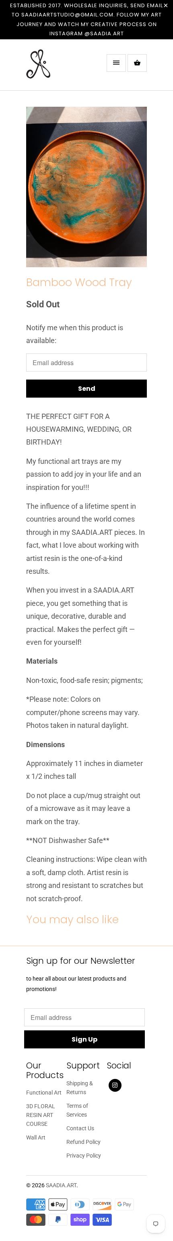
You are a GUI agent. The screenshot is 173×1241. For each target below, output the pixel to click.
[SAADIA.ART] (58, 67)
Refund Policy (83, 1142)
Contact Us (80, 1128)
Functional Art (44, 1092)
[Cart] (137, 63)
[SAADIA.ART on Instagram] (115, 1085)
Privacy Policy (83, 1155)
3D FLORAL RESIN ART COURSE (40, 1115)
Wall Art (35, 1137)
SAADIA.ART (61, 1185)
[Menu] (116, 63)
